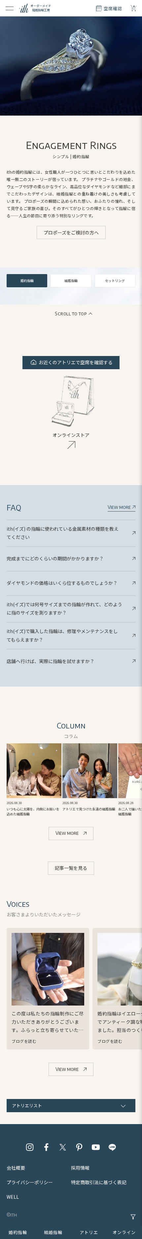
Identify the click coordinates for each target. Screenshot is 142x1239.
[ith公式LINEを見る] (112, 1147)
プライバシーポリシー (30, 1182)
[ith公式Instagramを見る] (29, 1147)
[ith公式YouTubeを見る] (95, 1147)
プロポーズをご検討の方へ (71, 232)
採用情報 (80, 1167)
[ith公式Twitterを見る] (62, 1147)
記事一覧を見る (71, 868)
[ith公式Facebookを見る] (46, 1147)
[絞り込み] (132, 1216)
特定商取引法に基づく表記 (98, 1182)
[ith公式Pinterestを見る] (79, 1147)
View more (120, 507)
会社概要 (16, 1167)
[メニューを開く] (9, 8)
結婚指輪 (71, 280)
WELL (13, 1196)
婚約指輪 (27, 280)
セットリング (115, 280)
